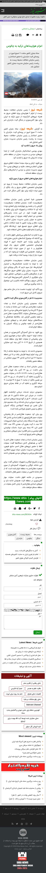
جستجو (14, 814)
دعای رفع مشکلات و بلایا (32, 699)
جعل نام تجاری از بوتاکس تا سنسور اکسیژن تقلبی (24, 655)
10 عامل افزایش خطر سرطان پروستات (28, 749)
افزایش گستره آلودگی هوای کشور (27, 558)
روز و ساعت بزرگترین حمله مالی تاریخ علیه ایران (24, 756)
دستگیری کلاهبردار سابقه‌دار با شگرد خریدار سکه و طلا (22, 659)
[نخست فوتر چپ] (23, 860)
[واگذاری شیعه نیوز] (23, 20)
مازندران (19, 538)
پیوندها (16, 808)
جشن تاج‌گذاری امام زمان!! (31, 752)
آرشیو (23, 808)
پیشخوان (39, 28)
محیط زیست (25, 534)
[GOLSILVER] (23, 767)
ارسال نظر (33, 528)
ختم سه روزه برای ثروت (14, 694)
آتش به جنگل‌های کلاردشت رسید (26, 550)
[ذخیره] (20, 35)
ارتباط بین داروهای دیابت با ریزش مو (28, 651)
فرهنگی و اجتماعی (28, 28)
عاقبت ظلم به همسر (34, 688)
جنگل (38, 538)
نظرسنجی (22, 814)
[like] (23, 524)
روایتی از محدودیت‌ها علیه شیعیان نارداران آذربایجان (22, 790)
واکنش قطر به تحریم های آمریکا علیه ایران (26, 741)
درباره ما (41, 808)
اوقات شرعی (40, 814)
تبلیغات (31, 814)
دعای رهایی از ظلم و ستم (32, 683)
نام (41, 585)
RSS (23, 819)
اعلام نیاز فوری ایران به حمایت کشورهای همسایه (21, 554)
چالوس (29, 538)
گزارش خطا (34, 520)
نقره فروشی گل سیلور (33, 726)
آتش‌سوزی (12, 534)
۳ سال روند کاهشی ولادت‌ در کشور (26, 795)
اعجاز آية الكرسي (16, 688)
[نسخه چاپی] (13, 35)
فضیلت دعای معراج (34, 694)
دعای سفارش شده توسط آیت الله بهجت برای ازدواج (23, 720)
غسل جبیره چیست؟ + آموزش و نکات (25, 799)
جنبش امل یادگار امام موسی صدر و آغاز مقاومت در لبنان (22, 662)
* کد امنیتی (38, 601)
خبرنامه (6, 814)
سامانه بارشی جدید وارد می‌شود (30, 666)
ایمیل (40, 593)
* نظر (40, 613)
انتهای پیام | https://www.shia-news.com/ (23, 500)
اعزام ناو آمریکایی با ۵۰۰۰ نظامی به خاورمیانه (26, 648)
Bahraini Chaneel (33, 704)
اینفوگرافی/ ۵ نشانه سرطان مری (30, 745)
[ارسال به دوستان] (16, 35)
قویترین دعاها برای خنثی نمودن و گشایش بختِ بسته (23, 711)
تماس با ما (31, 808)
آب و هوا (8, 808)
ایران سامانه (18, 849)
